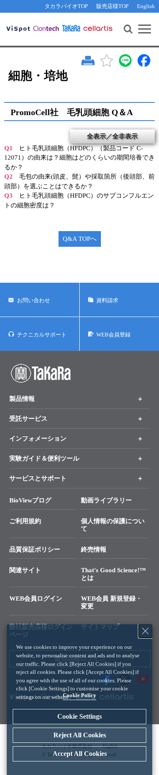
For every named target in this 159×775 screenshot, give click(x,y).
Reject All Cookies (79, 735)
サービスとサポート (38, 478)
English (146, 6)
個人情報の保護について (113, 525)
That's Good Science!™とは (113, 574)
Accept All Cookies (80, 753)
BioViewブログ (30, 500)
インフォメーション (38, 438)
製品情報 (22, 398)
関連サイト (25, 570)
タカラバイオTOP (66, 6)
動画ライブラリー (106, 500)
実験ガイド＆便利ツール (44, 458)
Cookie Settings (79, 716)
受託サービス (28, 418)
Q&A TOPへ (80, 238)
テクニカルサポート (42, 334)
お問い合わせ (33, 300)
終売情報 (93, 549)
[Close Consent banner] (145, 631)
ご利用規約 (25, 521)
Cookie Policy (79, 695)
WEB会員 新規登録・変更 (111, 602)
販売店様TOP (112, 6)
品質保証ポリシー (34, 549)
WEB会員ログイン (35, 598)
